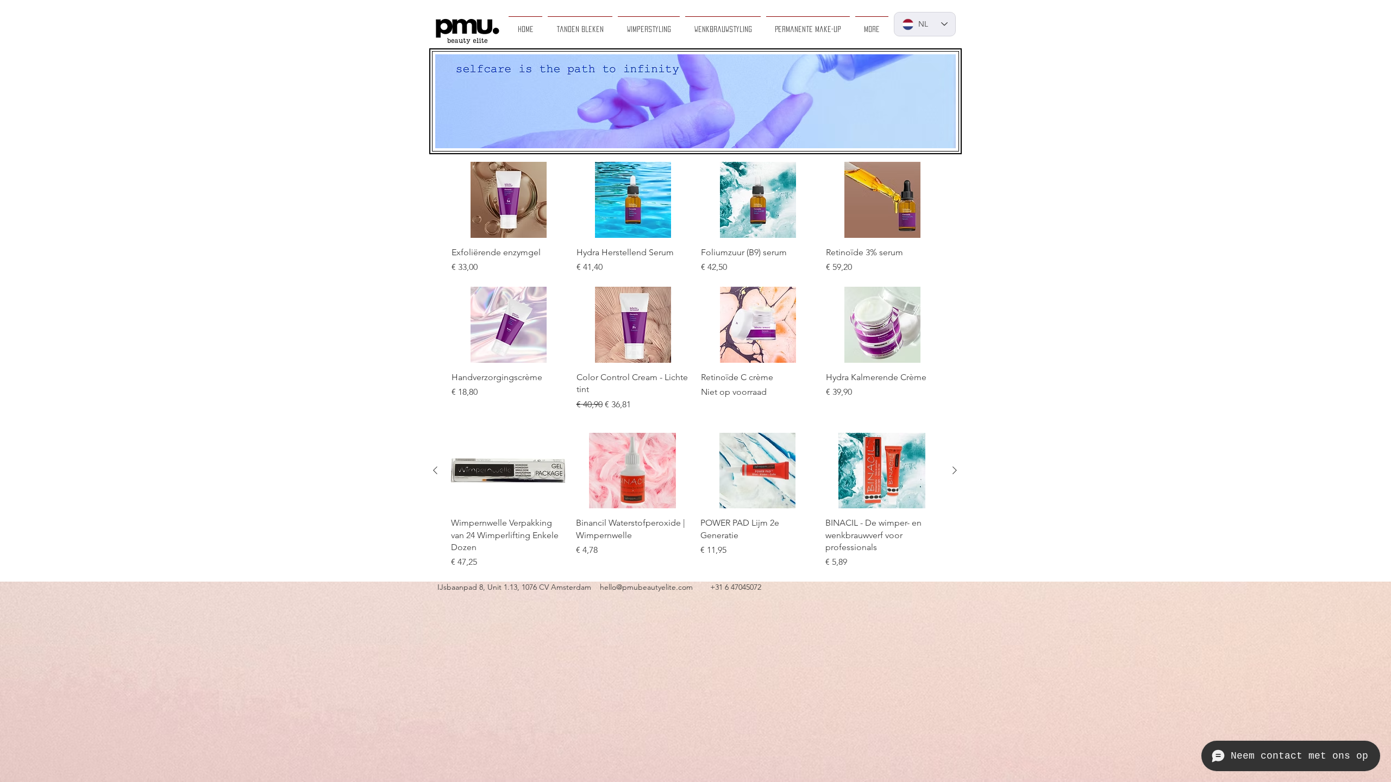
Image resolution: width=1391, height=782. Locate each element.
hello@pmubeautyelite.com (646, 587)
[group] (695, 217)
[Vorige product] (435, 470)
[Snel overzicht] (509, 200)
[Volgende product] (954, 470)
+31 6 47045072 (735, 587)
